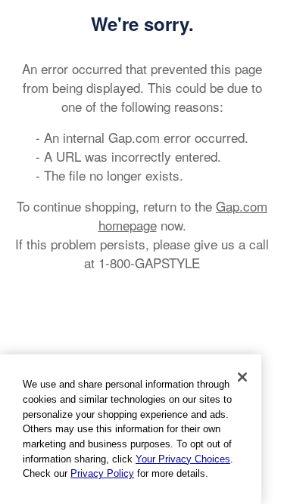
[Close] (242, 377)
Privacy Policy (102, 473)
